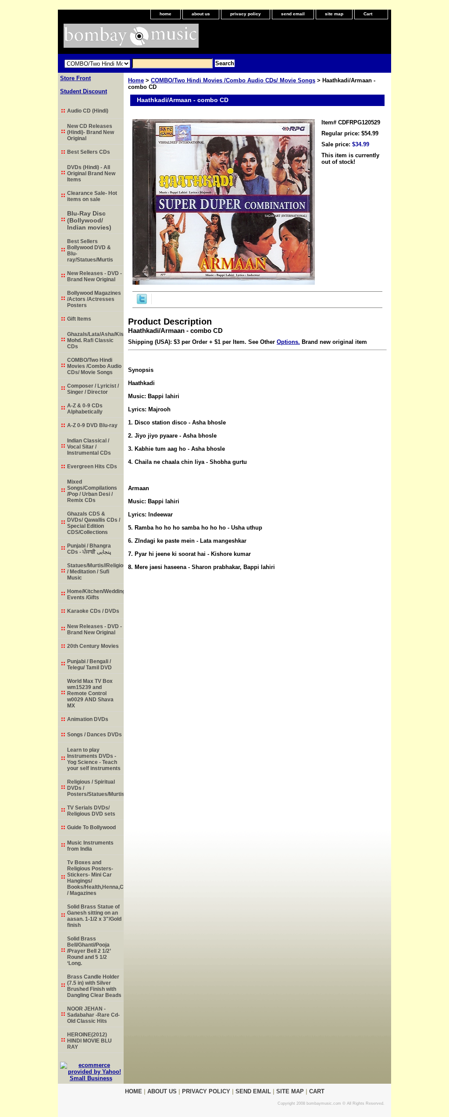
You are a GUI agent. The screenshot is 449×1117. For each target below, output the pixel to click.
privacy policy (245, 13)
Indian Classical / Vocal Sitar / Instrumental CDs (89, 447)
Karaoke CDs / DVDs (93, 611)
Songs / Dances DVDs (94, 735)
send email (293, 13)
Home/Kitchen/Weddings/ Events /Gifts (95, 594)
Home (136, 80)
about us (201, 13)
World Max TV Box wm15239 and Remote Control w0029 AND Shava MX (90, 693)
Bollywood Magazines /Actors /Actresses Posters (94, 299)
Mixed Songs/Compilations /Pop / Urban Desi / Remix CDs (92, 491)
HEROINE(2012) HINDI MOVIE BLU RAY (89, 1041)
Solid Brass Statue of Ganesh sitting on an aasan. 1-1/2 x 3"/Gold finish (94, 916)
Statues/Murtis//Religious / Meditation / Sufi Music (95, 571)
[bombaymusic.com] (167, 39)
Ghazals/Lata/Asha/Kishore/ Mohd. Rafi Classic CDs (95, 340)
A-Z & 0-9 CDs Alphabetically (85, 409)
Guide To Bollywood (91, 827)
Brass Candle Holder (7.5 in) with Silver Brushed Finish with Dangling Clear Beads (94, 986)
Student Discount (83, 91)
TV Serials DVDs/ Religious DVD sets (91, 811)
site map (334, 13)
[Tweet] (142, 302)
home (165, 13)
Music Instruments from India (90, 846)
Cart (367, 13)
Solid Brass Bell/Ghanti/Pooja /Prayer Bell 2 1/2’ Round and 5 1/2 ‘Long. (89, 951)
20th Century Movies (93, 646)
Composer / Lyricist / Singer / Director (93, 389)
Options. (288, 342)
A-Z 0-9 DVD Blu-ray (92, 425)
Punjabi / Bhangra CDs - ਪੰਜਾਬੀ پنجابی (89, 549)
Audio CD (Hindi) (87, 111)
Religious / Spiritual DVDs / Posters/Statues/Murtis (95, 788)
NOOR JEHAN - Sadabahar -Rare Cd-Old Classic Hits (93, 1015)
